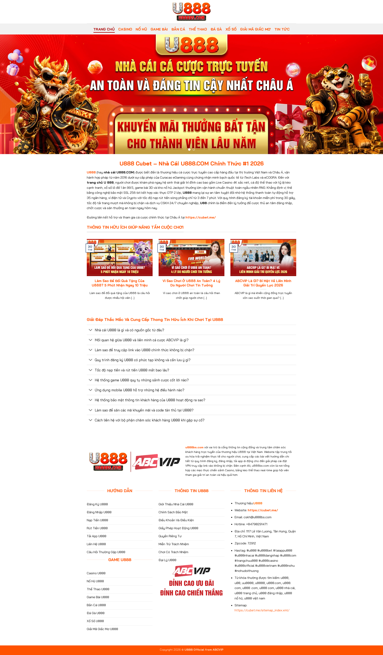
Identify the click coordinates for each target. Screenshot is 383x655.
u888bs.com (194, 447)
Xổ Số (231, 29)
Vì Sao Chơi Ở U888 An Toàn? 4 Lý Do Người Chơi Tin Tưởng (191, 283)
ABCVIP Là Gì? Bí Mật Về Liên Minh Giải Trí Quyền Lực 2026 (263, 283)
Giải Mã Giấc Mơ (255, 29)
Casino (125, 29)
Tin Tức (282, 29)
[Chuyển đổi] (91, 330)
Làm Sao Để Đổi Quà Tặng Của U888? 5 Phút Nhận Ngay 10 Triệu (120, 283)
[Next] (370, 94)
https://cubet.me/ (201, 217)
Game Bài (159, 29)
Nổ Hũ (141, 29)
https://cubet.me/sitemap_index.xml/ (262, 610)
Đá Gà (216, 29)
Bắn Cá (178, 29)
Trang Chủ (104, 29)
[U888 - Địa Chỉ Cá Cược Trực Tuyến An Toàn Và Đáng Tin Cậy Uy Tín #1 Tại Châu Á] (191, 11)
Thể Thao (198, 29)
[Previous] (12, 94)
